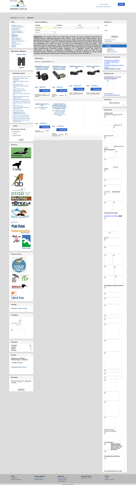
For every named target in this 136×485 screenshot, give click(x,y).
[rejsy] (21, 203)
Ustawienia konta (62, 479)
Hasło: (106, 30)
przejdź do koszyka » (112, 52)
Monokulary (14, 36)
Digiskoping (14, 35)
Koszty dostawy (38, 478)
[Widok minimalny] (92, 61)
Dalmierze (14, 42)
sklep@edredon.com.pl (18, 367)
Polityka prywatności (16, 479)
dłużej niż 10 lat (17, 135)
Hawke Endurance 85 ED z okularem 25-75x (20, 91)
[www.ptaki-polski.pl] (18, 226)
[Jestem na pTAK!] (16, 239)
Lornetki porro (14, 29)
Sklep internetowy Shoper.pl (68, 484)
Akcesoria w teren (15, 44)
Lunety (13, 34)
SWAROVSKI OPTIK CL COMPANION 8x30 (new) (19, 113)
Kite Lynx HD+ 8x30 (18, 84)
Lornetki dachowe (15, 28)
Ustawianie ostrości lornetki (19, 308)
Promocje (13, 46)
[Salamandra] (20, 231)
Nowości (13, 45)
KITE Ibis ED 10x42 (18, 106)
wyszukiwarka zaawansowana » (103, 6)
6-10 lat (15, 133)
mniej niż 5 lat (16, 131)
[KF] (21, 152)
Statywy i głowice (15, 38)
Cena (52, 61)
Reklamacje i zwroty (86, 478)
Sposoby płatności (39, 479)
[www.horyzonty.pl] (14, 222)
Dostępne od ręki (15, 25)
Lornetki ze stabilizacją (17, 32)
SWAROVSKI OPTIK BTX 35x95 (21, 99)
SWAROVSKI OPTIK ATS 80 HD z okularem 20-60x (21, 97)
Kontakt (106, 478)
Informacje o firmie (109, 479)
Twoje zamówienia (62, 478)
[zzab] (19, 179)
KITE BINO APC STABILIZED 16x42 (22, 101)
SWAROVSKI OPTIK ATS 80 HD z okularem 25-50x (21, 120)
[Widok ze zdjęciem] (97, 61)
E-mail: (106, 25)
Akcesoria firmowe (16, 39)
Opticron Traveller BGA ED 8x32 (21, 116)
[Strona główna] (18, 5)
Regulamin (14, 478)
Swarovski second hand (17, 26)
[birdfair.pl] (17, 295)
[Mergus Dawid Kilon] (19, 286)
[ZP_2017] (24, 278)
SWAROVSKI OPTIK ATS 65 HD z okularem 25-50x (21, 108)
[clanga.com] (17, 165)
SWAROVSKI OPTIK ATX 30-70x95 (21, 76)
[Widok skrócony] (95, 61)
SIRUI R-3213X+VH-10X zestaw (21, 115)
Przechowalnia (61, 481)
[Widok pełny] (99, 61)
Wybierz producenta (114, 103)
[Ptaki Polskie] (26, 241)
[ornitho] (21, 198)
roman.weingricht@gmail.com (112, 95)
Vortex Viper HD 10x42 (18, 89)
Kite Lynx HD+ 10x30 (18, 110)
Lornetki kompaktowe (16, 31)
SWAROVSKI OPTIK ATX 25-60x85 (21, 118)
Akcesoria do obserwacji (17, 41)
